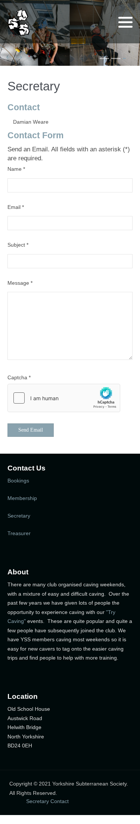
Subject (17, 245)
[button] (125, 22)
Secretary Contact (47, 801)
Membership (22, 498)
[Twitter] (88, 22)
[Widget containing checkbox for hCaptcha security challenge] (63, 398)
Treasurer (19, 533)
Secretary (18, 516)
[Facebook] (98, 22)
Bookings (18, 481)
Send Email (30, 430)
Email (15, 207)
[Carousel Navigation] (70, 58)
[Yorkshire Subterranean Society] (18, 21)
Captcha (19, 377)
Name (16, 169)
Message (19, 283)
